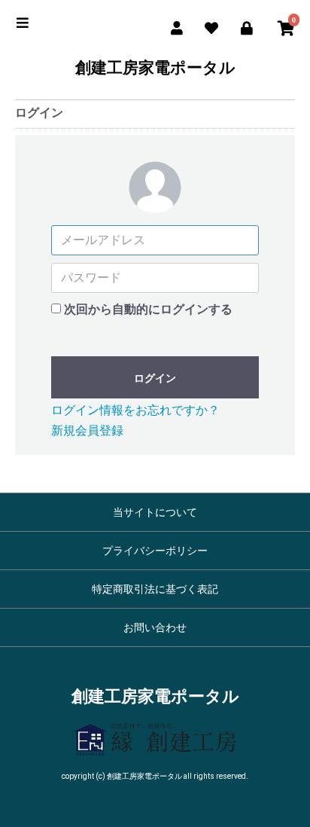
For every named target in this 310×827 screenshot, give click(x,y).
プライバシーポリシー (155, 551)
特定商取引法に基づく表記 (155, 589)
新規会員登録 (87, 430)
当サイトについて (155, 512)
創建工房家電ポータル (155, 68)
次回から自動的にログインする (148, 309)
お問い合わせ (155, 627)
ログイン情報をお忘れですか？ (135, 410)
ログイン (155, 378)
